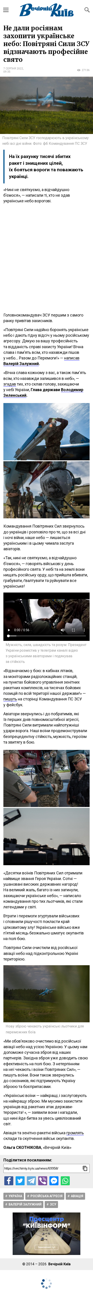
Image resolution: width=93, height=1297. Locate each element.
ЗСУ (53, 1204)
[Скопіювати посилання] (85, 1168)
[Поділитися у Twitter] (20, 1180)
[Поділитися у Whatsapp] (65, 1180)
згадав (9, 384)
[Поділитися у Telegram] (31, 1180)
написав (71, 358)
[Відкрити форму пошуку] (87, 9)
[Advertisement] (46, 258)
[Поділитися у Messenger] (53, 1180)
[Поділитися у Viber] (42, 1180)
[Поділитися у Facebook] (8, 1180)
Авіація (77, 1196)
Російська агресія (46, 1196)
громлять (75, 1132)
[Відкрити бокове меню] (5, 9)
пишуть (10, 699)
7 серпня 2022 (13, 68)
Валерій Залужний (25, 1204)
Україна (15, 1196)
